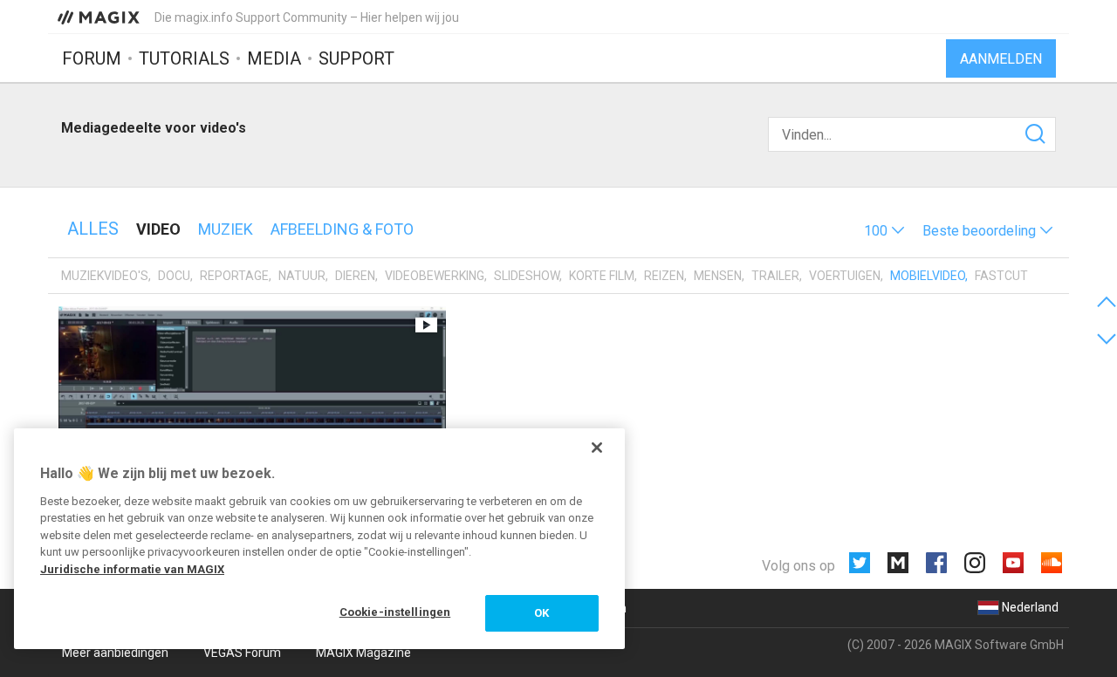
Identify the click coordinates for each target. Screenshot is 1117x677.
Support (356, 58)
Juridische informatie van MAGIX (132, 569)
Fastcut (1001, 276)
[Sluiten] (597, 447)
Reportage (234, 276)
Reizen (664, 276)
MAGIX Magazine (363, 653)
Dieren (355, 276)
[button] (884, 230)
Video (158, 229)
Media (274, 58)
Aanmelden (1001, 59)
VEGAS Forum (242, 653)
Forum (91, 58)
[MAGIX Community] (100, 17)
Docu (174, 276)
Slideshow (526, 276)
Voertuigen (845, 276)
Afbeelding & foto (342, 229)
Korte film (601, 276)
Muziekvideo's (104, 276)
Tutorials (184, 58)
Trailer (775, 276)
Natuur (302, 276)
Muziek (225, 229)
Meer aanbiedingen (115, 653)
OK (541, 612)
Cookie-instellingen (394, 612)
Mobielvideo (927, 276)
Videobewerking (434, 276)
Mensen (718, 276)
